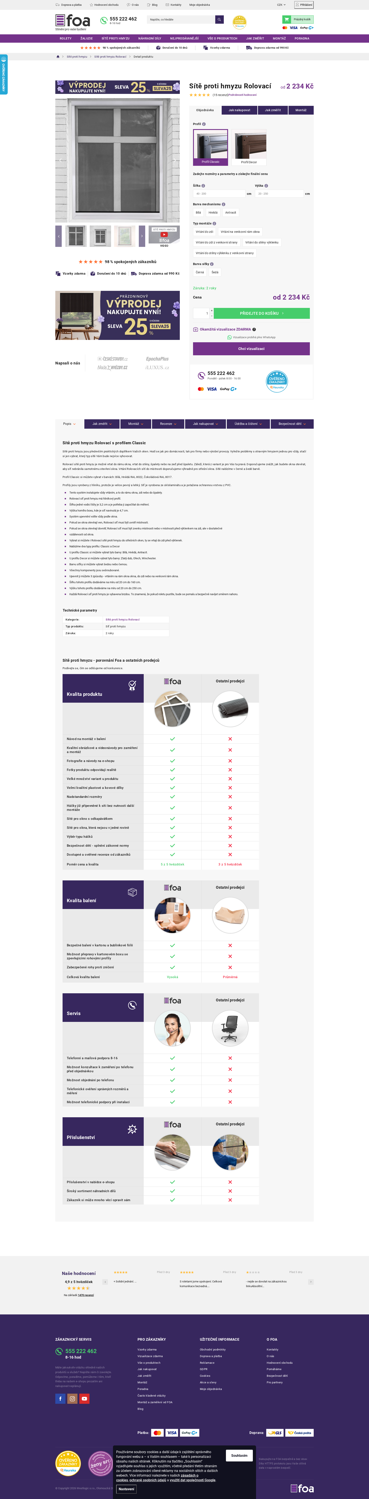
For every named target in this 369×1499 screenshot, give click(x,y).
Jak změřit (273, 110)
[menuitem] (65, 38)
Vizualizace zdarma (150, 1356)
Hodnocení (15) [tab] (168, 424)
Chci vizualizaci (251, 349)
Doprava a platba (71, 4)
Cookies (205, 1375)
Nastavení (126, 1489)
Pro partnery (275, 1382)
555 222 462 (123, 19)
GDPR (204, 1369)
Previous (58, 236)
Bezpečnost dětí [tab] (290, 424)
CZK (279, 4)
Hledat (219, 19)
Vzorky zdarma (147, 1349)
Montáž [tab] (133, 424)
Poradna (143, 1389)
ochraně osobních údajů (147, 1480)
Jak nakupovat (239, 110)
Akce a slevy (208, 1382)
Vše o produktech (149, 1362)
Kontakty (176, 4)
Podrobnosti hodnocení (242, 94)
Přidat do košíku (262, 313)
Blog (154, 4)
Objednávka (205, 110)
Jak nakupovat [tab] (203, 424)
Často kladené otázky (152, 1395)
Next (142, 236)
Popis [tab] (67, 424)
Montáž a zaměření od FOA (155, 1402)
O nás (135, 4)
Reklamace (207, 1362)
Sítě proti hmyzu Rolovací (123, 619)
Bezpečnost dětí (277, 1375)
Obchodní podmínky (213, 1349)
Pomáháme (274, 1369)
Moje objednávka (199, 4)
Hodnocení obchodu (106, 4)
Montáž (301, 110)
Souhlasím (239, 1456)
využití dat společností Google (192, 1480)
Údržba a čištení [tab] (246, 424)
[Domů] (58, 56)
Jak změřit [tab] (99, 424)
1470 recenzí (86, 1295)
